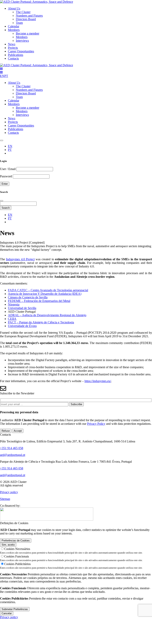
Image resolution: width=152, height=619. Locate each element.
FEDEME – (16, 301)
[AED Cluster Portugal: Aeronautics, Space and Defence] (36, 1)
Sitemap (5, 499)
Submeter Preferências (15, 609)
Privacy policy (9, 492)
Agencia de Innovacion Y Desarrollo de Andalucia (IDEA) (44, 293)
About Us (14, 8)
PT (6, 76)
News (11, 44)
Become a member (27, 33)
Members (14, 30)
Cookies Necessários (17, 549)
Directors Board (26, 19)
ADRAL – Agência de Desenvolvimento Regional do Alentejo (47, 315)
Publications (15, 55)
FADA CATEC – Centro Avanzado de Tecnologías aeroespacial (48, 290)
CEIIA (12, 318)
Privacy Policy (96, 423)
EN (2, 76)
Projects (13, 47)
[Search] (1, 140)
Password (6, 176)
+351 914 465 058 (11, 448)
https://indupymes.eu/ (98, 381)
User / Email (8, 169)
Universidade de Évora (22, 326)
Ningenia (13, 304)
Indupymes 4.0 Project (20, 259)
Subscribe (76, 404)
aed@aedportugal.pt (12, 455)
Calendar (13, 26)
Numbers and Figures (29, 15)
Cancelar (7, 613)
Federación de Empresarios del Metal (47, 301)
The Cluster (23, 12)
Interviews (22, 40)
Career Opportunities (21, 51)
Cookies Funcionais (16, 556)
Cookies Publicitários (17, 564)
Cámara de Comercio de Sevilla (28, 297)
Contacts (13, 58)
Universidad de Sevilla (22, 308)
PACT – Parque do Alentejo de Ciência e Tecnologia (41, 322)
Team (19, 22)
